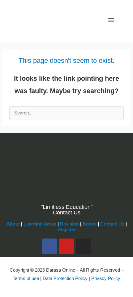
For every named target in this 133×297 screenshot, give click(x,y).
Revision (69, 224)
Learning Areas (40, 224)
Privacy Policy (105, 278)
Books (90, 224)
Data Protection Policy (65, 278)
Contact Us (112, 224)
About (13, 224)
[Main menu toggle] (111, 20)
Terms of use (26, 278)
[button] (95, 20)
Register (67, 229)
